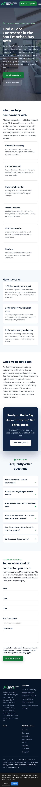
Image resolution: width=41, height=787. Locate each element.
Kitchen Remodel (13, 166)
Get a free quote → (13, 75)
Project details (8, 628)
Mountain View (27, 739)
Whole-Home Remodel (30, 705)
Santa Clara (26, 736)
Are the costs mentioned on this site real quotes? (19, 528)
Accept (14, 784)
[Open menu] (39, 3)
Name (5, 588)
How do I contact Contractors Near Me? (20, 505)
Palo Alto (25, 746)
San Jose (25, 730)
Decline (6, 784)
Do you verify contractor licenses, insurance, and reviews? (20, 517)
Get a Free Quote (28, 4)
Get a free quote (25, 760)
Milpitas (24, 742)
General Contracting (14, 145)
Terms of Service (20, 765)
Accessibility (31, 765)
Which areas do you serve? (17, 539)
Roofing (9, 249)
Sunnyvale (25, 733)
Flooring (25, 708)
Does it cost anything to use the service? (19, 493)
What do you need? (10, 618)
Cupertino (25, 749)
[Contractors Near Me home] (9, 4)
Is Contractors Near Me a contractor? (16, 481)
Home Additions (12, 207)
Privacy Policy (8, 765)
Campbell (25, 752)
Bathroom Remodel (14, 187)
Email (5, 608)
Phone (5, 598)
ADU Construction (13, 228)
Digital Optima (13, 767)
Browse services (12, 83)
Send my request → (12, 658)
